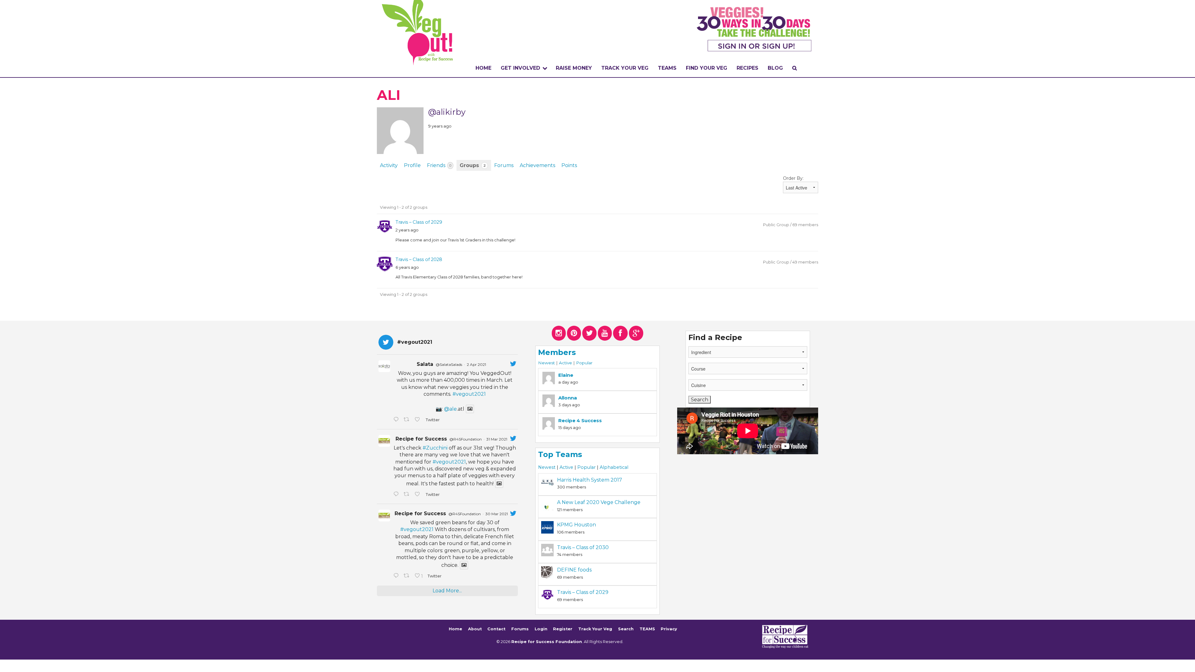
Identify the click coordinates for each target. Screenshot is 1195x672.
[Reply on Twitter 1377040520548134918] (397, 576)
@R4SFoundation (465, 439)
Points (569, 165)
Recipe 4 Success (580, 420)
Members (557, 352)
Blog (775, 68)
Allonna (567, 398)
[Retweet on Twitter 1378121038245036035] (407, 420)
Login (541, 629)
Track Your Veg (595, 629)
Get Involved (520, 68)
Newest (546, 362)
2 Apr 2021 (476, 364)
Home (483, 68)
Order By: (793, 178)
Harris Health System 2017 (589, 480)
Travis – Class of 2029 (419, 222)
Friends (439, 165)
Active (565, 362)
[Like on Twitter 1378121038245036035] (418, 420)
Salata (425, 364)
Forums (503, 165)
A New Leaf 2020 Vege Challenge (598, 502)
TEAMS (667, 68)
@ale (450, 409)
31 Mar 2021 (496, 439)
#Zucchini (435, 448)
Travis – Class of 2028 (419, 259)
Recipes (747, 68)
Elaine (565, 375)
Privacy (669, 629)
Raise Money (574, 68)
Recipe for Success (421, 439)
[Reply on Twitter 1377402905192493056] (397, 494)
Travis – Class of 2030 (583, 547)
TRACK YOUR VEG (625, 68)
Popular (584, 362)
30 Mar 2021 (496, 513)
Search (626, 629)
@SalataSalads (449, 364)
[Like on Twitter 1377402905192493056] (418, 494)
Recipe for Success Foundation (546, 641)
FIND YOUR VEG (706, 68)
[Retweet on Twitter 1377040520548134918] (407, 576)
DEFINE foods (574, 570)
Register (562, 629)
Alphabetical (614, 467)
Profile (412, 165)
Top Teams (560, 454)
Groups (473, 165)
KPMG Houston (576, 525)
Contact (496, 629)
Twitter (432, 420)
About (475, 629)
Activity (389, 165)
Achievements (537, 165)
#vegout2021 (469, 394)
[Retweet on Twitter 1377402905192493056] (407, 494)
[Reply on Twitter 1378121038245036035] (397, 420)
